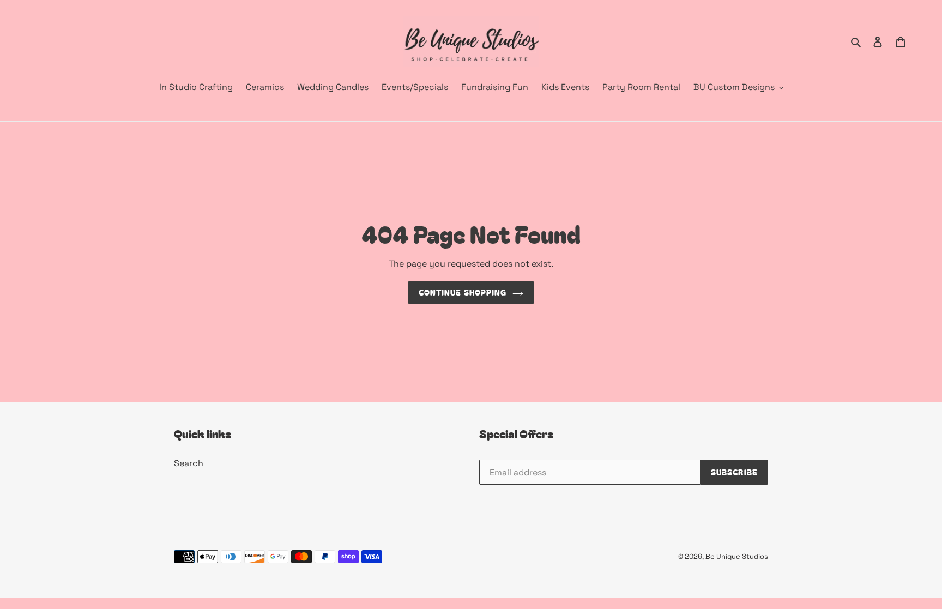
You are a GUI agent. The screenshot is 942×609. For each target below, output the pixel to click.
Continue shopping (462, 292)
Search (188, 463)
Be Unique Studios (736, 556)
